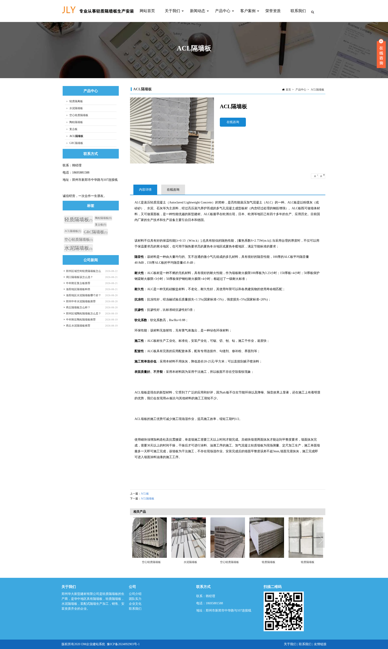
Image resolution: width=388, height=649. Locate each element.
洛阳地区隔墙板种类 (78, 289)
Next (320, 540)
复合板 (73, 129)
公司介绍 (135, 594)
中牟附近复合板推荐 (78, 283)
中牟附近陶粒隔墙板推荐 (81, 319)
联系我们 (298, 11)
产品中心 (220, 15)
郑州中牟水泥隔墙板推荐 (81, 301)
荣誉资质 (273, 11)
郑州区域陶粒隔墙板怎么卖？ (83, 313)
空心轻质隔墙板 (151, 562)
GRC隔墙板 (76, 143)
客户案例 (245, 15)
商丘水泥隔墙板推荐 (78, 325)
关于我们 (170, 15)
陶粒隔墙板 (76, 122)
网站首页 (147, 11)
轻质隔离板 (76, 101)
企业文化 (135, 603)
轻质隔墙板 (268, 562)
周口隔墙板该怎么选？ (79, 277)
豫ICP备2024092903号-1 (123, 644)
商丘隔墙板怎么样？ (78, 307)
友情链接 (320, 644)
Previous (135, 540)
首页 (288, 89)
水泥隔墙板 (190, 562)
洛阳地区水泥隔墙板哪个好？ (83, 295)
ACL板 (145, 493)
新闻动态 (195, 15)
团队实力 (135, 598)
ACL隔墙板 (317, 89)
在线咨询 (233, 122)
